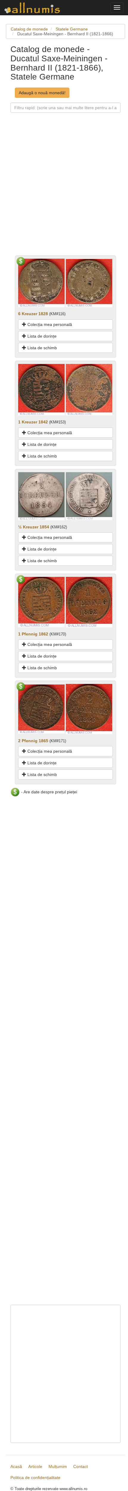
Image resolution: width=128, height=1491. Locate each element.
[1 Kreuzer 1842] (41, 389)
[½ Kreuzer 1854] (41, 495)
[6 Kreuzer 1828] (41, 282)
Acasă (16, 1466)
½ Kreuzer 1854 (33, 527)
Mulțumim (58, 1466)
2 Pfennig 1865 (33, 740)
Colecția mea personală (49, 324)
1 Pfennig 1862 (33, 634)
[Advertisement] (64, 191)
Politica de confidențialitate (35, 1477)
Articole (35, 1466)
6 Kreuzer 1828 (33, 313)
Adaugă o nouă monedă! (42, 92)
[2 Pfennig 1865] (41, 708)
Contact (80, 1466)
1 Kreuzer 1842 (33, 422)
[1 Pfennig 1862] (41, 601)
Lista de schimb (41, 347)
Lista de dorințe (41, 336)
